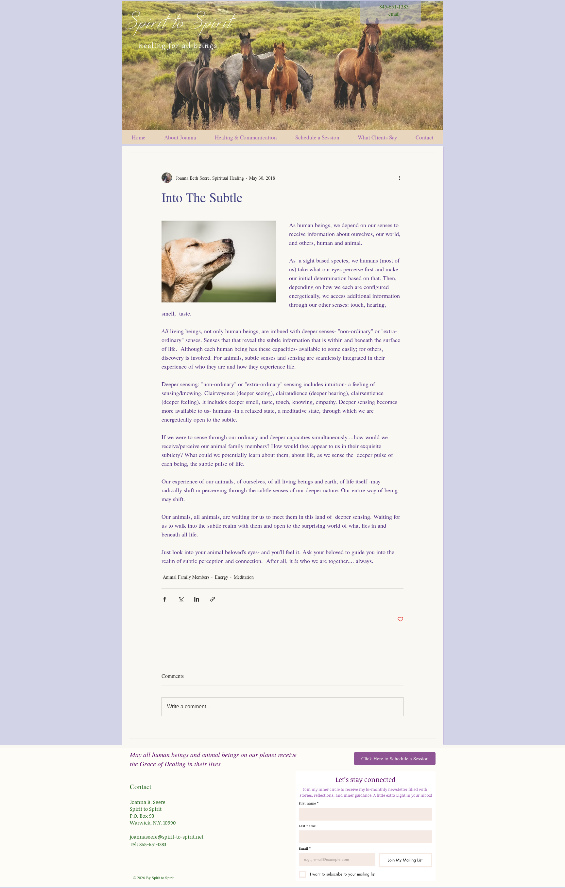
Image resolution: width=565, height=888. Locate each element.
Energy (221, 577)
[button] (317, 137)
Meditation (244, 577)
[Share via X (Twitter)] (181, 599)
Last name (307, 826)
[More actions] (399, 178)
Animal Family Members (186, 577)
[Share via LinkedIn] (197, 599)
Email (305, 848)
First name (308, 803)
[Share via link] (213, 599)
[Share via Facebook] (165, 599)
